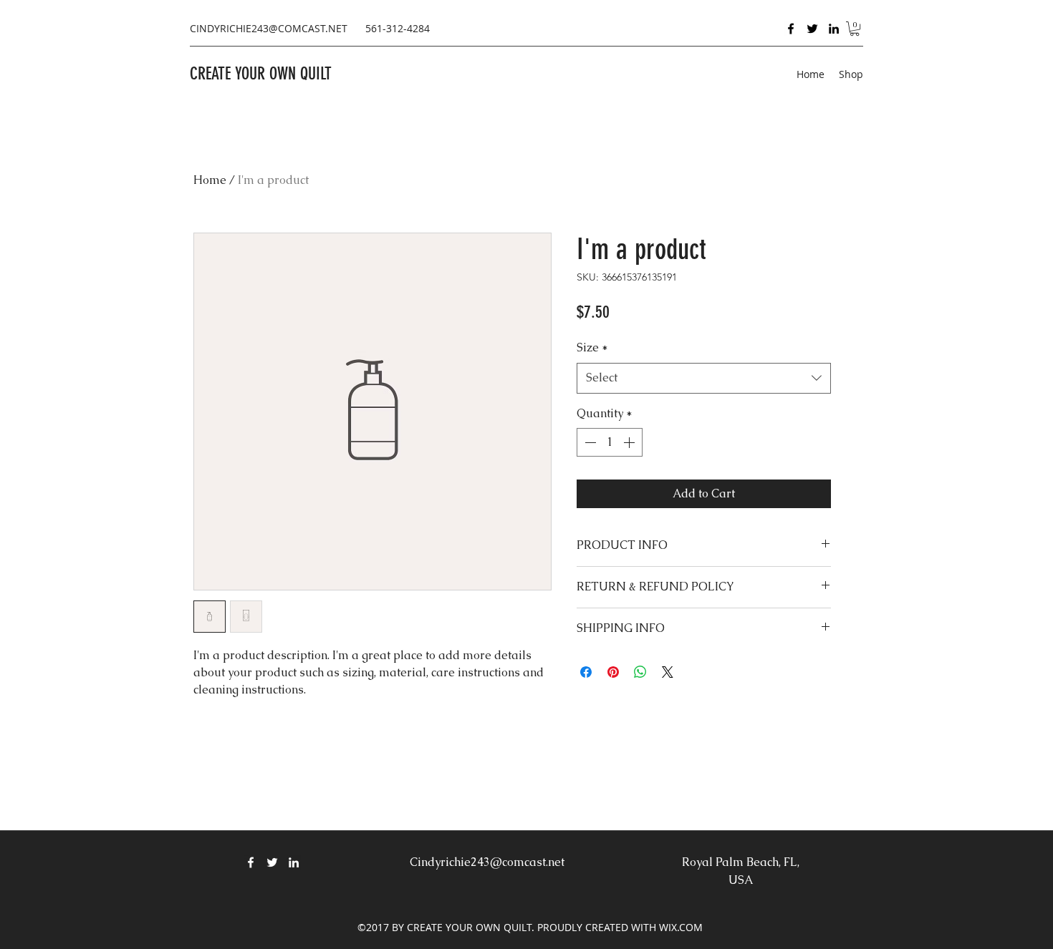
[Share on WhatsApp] (640, 672)
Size (592, 347)
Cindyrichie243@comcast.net (487, 862)
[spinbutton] (609, 442)
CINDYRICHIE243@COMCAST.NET (268, 28)
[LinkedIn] (834, 28)
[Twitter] (812, 28)
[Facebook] (791, 28)
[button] (854, 28)
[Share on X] (667, 672)
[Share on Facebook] (586, 672)
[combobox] (704, 378)
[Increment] (630, 442)
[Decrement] (589, 442)
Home (209, 180)
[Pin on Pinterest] (613, 672)
